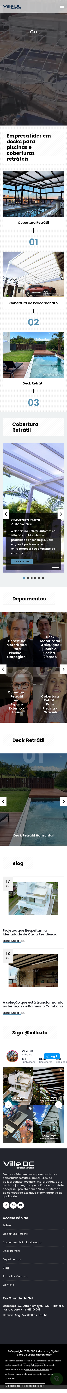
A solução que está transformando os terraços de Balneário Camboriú (33, 1004)
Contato (8, 1285)
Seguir (54, 1056)
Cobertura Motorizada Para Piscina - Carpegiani (17, 649)
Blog (6, 1268)
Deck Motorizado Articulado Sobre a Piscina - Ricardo (50, 647)
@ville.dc (27, 1054)
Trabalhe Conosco (15, 1276)
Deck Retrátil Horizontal (33, 835)
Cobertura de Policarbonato (22, 1242)
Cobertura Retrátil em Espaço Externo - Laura (17, 702)
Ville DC (27, 1051)
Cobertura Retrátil (15, 1234)
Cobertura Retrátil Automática (26, 522)
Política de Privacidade (37, 1369)
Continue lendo (14, 941)
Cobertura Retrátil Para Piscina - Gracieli (50, 704)
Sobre (7, 1225)
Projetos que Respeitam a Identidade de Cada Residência (30, 932)
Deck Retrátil (11, 1251)
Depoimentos (12, 1259)
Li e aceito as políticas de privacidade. (25, 1386)
